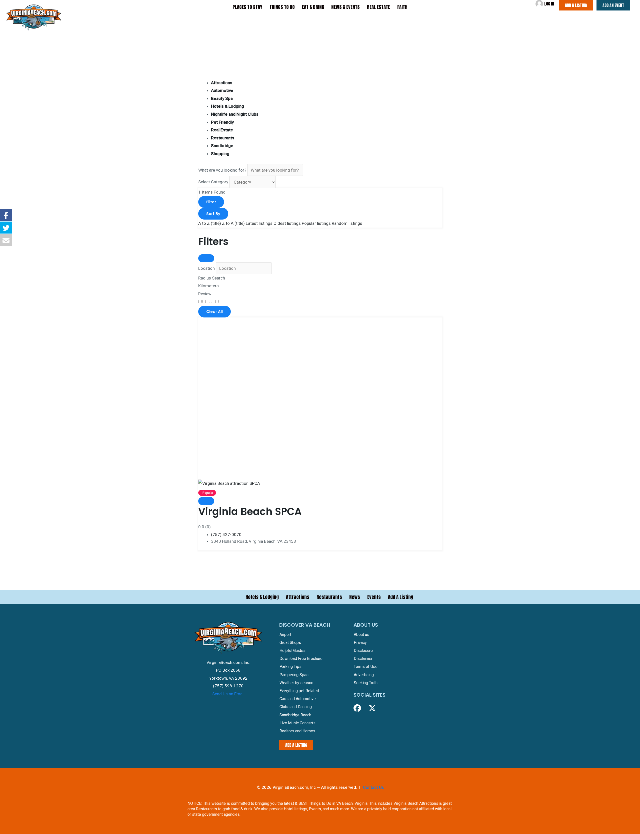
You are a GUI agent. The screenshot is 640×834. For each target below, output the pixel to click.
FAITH (402, 6)
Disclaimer (363, 658)
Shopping (220, 153)
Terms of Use (366, 666)
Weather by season (296, 682)
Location (206, 268)
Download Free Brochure (301, 658)
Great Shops (290, 642)
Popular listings (316, 223)
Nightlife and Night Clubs (234, 114)
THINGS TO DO (282, 6)
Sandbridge (222, 145)
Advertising (364, 674)
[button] (357, 708)
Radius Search (211, 278)
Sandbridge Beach (295, 715)
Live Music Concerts (298, 723)
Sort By (213, 213)
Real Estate (222, 129)
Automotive (222, 90)
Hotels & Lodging (227, 106)
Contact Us (373, 787)
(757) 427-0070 (226, 534)
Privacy (360, 642)
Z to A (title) (233, 223)
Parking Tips (291, 666)
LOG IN (549, 4)
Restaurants (222, 137)
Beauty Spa (222, 98)
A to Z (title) (209, 223)
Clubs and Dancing (296, 706)
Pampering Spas (294, 674)
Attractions (221, 82)
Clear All (214, 311)
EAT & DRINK (313, 6)
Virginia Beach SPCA (250, 512)
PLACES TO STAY (247, 6)
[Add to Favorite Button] (206, 501)
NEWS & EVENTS (345, 6)
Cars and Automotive (298, 698)
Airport (285, 634)
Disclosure (363, 650)
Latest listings (259, 223)
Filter (211, 202)
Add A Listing (400, 596)
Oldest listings (287, 223)
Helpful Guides (293, 650)
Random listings (347, 223)
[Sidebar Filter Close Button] (206, 258)
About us (361, 634)
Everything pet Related (299, 690)
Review (205, 293)
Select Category (213, 182)
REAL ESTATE (378, 6)
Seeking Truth (366, 682)
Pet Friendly (222, 122)
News (354, 596)
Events (374, 596)
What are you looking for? (222, 170)
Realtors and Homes (297, 731)
